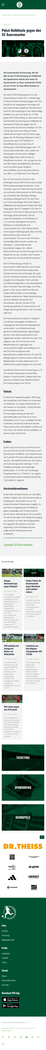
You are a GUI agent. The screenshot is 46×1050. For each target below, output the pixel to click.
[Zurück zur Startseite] (19, 4)
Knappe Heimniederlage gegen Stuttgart (10, 583)
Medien (12, 1028)
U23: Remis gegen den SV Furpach (11, 708)
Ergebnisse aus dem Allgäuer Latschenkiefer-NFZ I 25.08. (34, 649)
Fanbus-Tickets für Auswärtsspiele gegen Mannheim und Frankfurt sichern (33, 586)
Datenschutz (7, 1030)
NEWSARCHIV (30, 15)
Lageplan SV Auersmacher (18, 545)
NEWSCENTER (17, 15)
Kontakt (5, 1028)
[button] (3, 4)
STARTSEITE (6, 15)
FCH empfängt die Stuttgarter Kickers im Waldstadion (11, 649)
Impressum (29, 1028)
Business (20, 1028)
